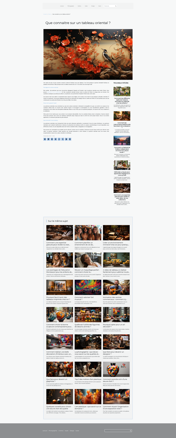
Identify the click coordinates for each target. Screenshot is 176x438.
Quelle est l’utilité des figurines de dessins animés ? (87, 326)
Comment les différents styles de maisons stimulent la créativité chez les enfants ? (122, 100)
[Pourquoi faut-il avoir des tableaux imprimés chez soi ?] (59, 287)
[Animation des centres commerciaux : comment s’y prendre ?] (116, 287)
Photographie (71, 6)
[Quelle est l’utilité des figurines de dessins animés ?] (88, 314)
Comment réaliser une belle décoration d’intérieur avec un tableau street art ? (58, 354)
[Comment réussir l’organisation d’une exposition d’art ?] (116, 396)
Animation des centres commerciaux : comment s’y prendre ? (114, 299)
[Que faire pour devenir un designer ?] (116, 342)
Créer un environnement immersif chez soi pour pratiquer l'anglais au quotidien (116, 245)
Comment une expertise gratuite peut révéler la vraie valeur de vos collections (122, 197)
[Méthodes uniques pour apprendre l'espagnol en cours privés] (122, 165)
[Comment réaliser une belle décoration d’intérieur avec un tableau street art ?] (59, 342)
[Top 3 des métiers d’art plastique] (88, 369)
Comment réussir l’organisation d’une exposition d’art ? (116, 408)
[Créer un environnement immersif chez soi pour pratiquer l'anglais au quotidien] (116, 232)
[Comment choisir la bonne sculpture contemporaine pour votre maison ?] (59, 314)
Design (93, 6)
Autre (99, 6)
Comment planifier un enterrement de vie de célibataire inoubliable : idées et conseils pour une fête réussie (87, 246)
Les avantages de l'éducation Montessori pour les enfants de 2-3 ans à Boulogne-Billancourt (59, 272)
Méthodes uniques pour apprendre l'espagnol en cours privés (122, 173)
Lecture (62, 6)
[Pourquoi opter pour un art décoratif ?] (116, 314)
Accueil (45, 14)
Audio (86, 6)
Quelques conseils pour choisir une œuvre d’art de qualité (58, 408)
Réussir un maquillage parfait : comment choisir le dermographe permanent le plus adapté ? (88, 273)
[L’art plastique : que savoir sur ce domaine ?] (88, 396)
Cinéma (79, 6)
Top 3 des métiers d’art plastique (88, 379)
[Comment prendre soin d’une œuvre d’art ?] (116, 369)
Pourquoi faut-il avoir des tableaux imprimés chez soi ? (58, 298)
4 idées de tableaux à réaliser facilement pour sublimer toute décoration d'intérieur (116, 272)
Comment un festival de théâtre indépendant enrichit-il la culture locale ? (122, 150)
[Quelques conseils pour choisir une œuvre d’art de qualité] (59, 396)
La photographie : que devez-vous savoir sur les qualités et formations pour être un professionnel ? (86, 355)
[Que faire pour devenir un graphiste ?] (59, 369)
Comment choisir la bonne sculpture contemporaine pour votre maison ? (58, 327)
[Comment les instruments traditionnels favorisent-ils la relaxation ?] (122, 116)
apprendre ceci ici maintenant (54, 92)
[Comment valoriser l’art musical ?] (88, 287)
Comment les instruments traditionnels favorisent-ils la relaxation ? (122, 125)
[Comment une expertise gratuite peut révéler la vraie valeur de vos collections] (122, 188)
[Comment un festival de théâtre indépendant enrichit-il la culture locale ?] (122, 140)
